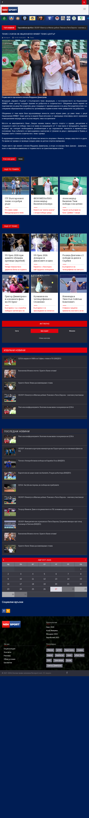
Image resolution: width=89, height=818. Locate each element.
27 (56, 589)
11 (33, 579)
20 (56, 584)
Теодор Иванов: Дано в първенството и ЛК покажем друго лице (45, 509)
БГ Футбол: (22, 28)
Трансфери (58, 660)
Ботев (69, 660)
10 (21, 579)
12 (44, 579)
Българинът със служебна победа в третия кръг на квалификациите (15, 311)
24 (21, 589)
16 (8, 584)
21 (68, 584)
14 (68, 579)
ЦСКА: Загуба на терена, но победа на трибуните (38, 485)
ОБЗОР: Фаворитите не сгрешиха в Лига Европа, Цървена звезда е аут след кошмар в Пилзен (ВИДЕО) (50, 522)
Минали (72, 331)
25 (33, 589)
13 (56, 579)
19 (44, 584)
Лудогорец (69, 650)
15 (81, 579)
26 (44, 589)
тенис (20, 159)
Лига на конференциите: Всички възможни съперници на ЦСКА (51, 28)
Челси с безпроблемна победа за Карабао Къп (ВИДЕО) (41, 461)
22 (81, 584)
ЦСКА (59, 650)
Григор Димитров (54, 666)
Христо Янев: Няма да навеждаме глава (35, 383)
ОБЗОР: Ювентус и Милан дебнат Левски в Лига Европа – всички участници (51, 395)
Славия (80, 650)
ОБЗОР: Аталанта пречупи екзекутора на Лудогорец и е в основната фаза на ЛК (50, 449)
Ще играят (44, 331)
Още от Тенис (10, 226)
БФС (49, 660)
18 (33, 584)
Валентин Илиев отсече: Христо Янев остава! (37, 371)
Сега (17, 331)
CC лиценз (47, 673)
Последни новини (17, 431)
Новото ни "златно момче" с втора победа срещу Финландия (44, 213)
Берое (49, 655)
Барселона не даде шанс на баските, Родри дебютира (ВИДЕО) (44, 473)
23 (8, 589)
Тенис (32, 37)
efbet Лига (79, 655)
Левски (50, 650)
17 (21, 584)
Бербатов (60, 655)
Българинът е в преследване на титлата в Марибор (44, 311)
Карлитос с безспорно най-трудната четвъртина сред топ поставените (44, 269)
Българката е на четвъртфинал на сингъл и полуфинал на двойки (72, 269)
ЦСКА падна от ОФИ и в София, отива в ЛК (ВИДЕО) (39, 358)
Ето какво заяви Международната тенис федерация (14, 213)
